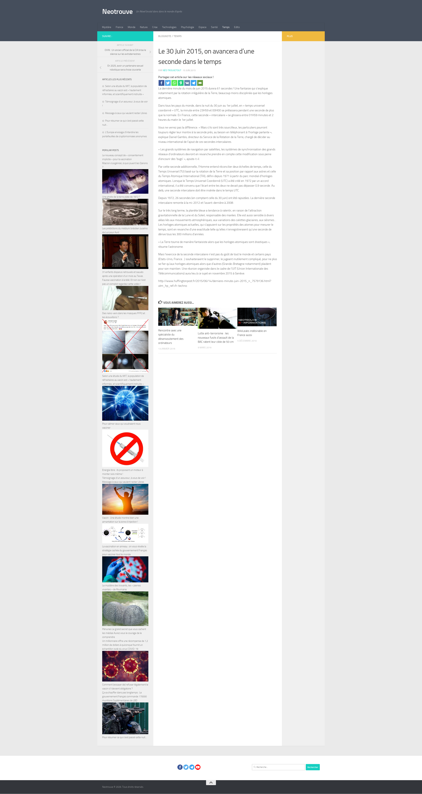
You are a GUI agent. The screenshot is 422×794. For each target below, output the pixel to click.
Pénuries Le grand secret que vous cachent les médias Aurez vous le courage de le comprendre (124, 633)
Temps (225, 27)
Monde (131, 27)
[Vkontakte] (187, 83)
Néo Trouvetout (172, 70)
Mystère (106, 27)
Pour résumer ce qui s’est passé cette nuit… (124, 737)
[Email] (200, 83)
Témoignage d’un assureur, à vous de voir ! (124, 477)
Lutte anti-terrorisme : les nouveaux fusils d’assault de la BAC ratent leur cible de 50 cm (216, 337)
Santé (214, 27)
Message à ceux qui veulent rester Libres (126, 113)
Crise (154, 27)
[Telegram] (193, 83)
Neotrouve (117, 11)
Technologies (169, 27)
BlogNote (164, 36)
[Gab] (181, 83)
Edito (237, 27)
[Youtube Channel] (197, 767)
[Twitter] (168, 83)
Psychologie (187, 27)
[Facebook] (161, 83)
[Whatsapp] (174, 83)
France (119, 27)
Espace (202, 27)
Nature (144, 27)
